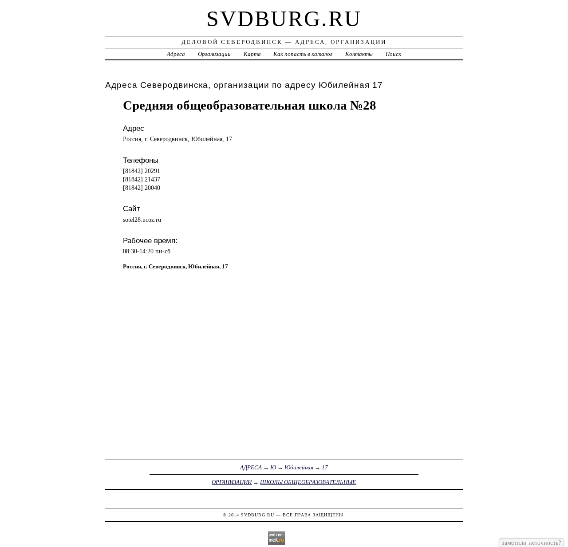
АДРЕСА (251, 467)
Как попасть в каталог (302, 54)
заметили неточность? (531, 542)
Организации (214, 54)
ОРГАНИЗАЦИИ (232, 482)
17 (325, 467)
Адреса (176, 54)
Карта (252, 54)
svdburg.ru (284, 18)
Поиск (393, 54)
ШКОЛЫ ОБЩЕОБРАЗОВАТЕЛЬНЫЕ (308, 482)
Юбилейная (298, 467)
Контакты (359, 54)
